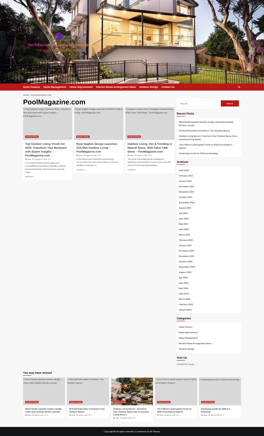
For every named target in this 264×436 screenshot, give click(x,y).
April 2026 (184, 170)
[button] (239, 87)
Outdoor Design (148, 87)
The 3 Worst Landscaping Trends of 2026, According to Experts (205, 146)
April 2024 (184, 293)
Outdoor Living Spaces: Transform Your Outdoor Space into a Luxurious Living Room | (208, 137)
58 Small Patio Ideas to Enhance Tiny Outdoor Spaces (204, 130)
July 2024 (183, 277)
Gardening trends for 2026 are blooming (198, 153)
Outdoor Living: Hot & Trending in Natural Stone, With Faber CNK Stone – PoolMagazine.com (149, 147)
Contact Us (167, 87)
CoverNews (141, 431)
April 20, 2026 (171, 415)
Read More (29, 177)
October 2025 (185, 197)
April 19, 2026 (215, 415)
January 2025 (185, 245)
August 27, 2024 (142, 155)
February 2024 (186, 304)
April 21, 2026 (127, 418)
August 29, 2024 (91, 155)
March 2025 (184, 234)
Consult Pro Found (185, 364)
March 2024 (184, 299)
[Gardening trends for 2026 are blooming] (220, 391)
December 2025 (186, 186)
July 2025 (183, 213)
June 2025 (184, 218)
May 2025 (183, 224)
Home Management (54, 87)
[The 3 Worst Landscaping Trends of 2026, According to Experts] (176, 391)
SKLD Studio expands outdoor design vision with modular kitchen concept (206, 123)
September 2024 (187, 267)
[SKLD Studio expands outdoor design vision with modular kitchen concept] (44, 391)
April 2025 (184, 229)
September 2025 (187, 202)
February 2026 (186, 175)
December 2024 (186, 250)
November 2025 (186, 192)
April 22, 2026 (83, 415)
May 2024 (183, 288)
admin (29, 159)
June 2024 (184, 283)
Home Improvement (81, 87)
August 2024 (185, 272)
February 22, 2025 (41, 159)
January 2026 (185, 181)
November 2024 (186, 256)
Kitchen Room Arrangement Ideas (116, 87)
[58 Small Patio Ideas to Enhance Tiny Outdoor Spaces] (88, 391)
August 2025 (185, 208)
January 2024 (185, 309)
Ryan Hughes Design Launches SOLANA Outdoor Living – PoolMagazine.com (96, 147)
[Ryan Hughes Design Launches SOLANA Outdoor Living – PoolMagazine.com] (98, 123)
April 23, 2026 (39, 415)
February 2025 (186, 240)
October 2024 (185, 261)
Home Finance (31, 87)
